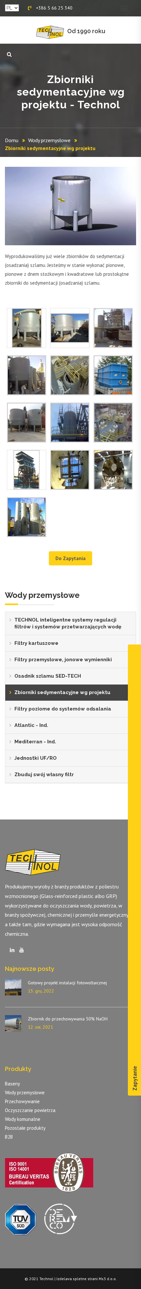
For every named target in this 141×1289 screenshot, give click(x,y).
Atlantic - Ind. (31, 725)
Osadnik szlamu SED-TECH (47, 676)
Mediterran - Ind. (35, 742)
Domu (11, 140)
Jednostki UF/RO (35, 758)
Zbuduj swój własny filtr (44, 774)
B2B (9, 1137)
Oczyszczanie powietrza (30, 1110)
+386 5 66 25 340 (53, 8)
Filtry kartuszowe (36, 643)
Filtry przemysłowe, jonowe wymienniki (63, 660)
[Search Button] (9, 54)
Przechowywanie (22, 1101)
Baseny (12, 1084)
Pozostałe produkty (25, 1128)
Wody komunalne (22, 1119)
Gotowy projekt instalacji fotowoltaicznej (67, 983)
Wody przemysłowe (49, 140)
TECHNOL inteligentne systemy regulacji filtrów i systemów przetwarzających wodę (67, 623)
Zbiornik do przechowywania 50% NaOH (68, 1019)
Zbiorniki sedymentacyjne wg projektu (62, 692)
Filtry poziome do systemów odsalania (62, 709)
